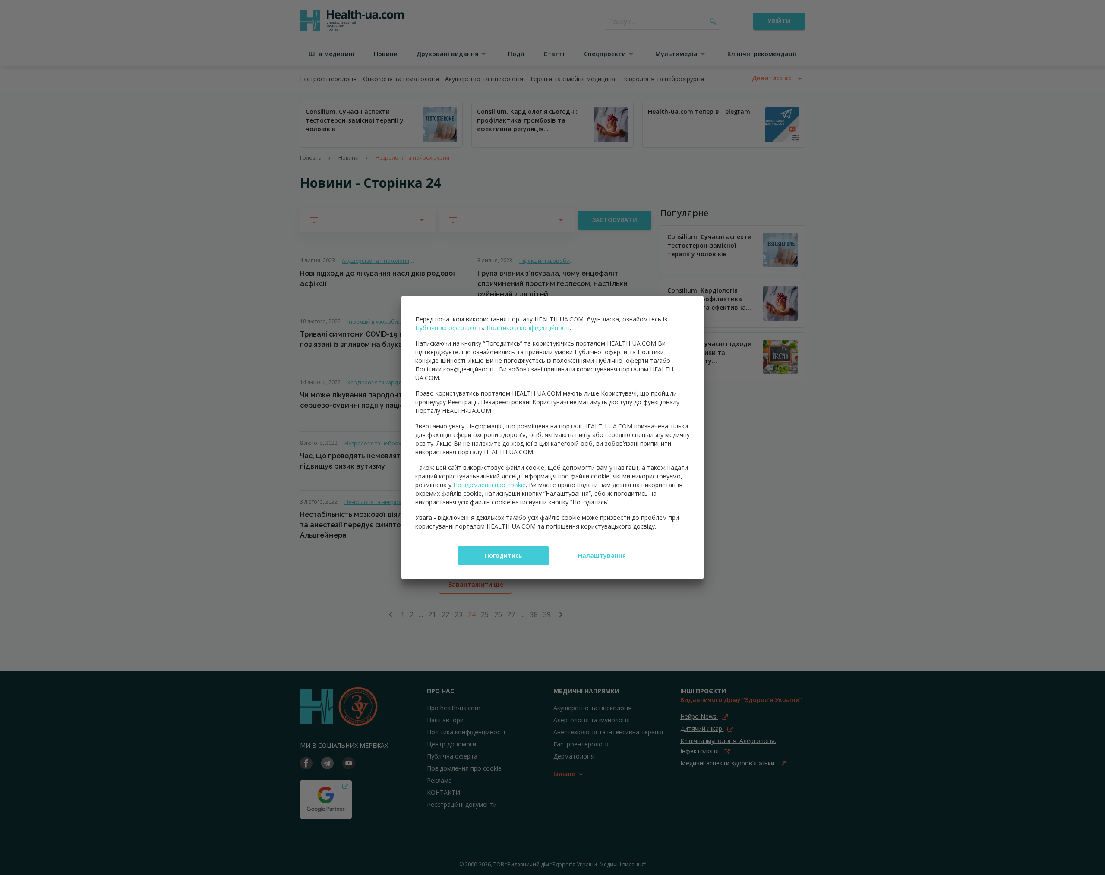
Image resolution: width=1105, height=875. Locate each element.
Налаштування (602, 555)
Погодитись (503, 555)
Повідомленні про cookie (489, 485)
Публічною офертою (445, 328)
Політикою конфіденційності (528, 328)
